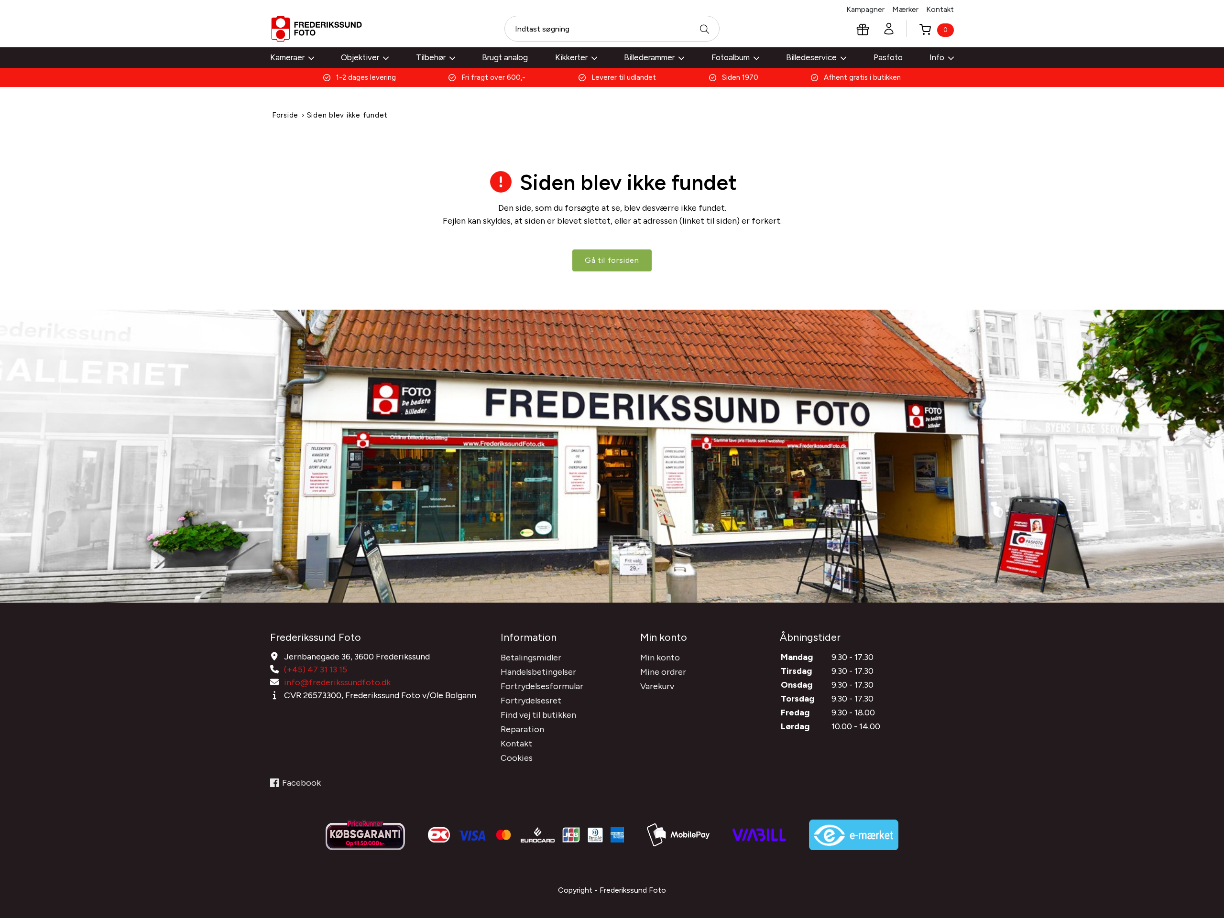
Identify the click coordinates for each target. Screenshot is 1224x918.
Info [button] (936, 57)
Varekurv (657, 686)
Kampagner (865, 9)
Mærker (905, 9)
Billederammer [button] (649, 57)
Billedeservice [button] (811, 57)
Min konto (660, 657)
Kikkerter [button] (571, 57)
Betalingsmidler (531, 657)
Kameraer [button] (287, 57)
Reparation (522, 729)
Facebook (301, 783)
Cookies (517, 758)
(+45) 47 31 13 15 (315, 669)
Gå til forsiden (612, 260)
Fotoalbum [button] (730, 57)
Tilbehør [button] (431, 57)
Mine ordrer (663, 672)
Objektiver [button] (360, 57)
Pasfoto (888, 57)
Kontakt (940, 9)
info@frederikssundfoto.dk (337, 682)
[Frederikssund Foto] (316, 29)
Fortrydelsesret (531, 700)
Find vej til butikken (538, 715)
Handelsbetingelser (538, 672)
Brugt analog (505, 57)
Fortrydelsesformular (542, 686)
